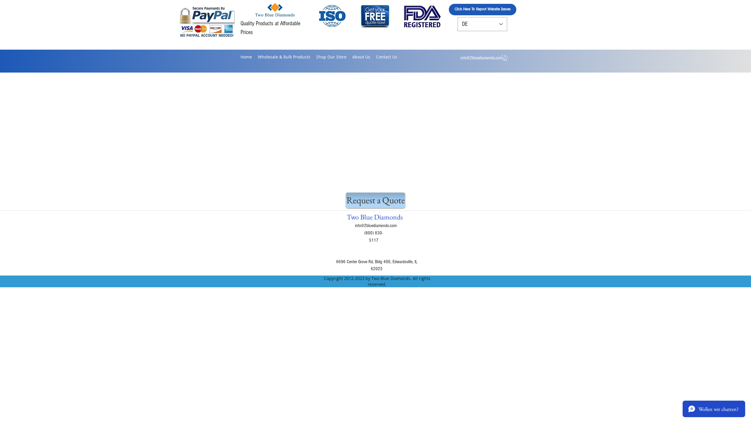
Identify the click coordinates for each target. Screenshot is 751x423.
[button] (505, 58)
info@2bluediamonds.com (481, 58)
